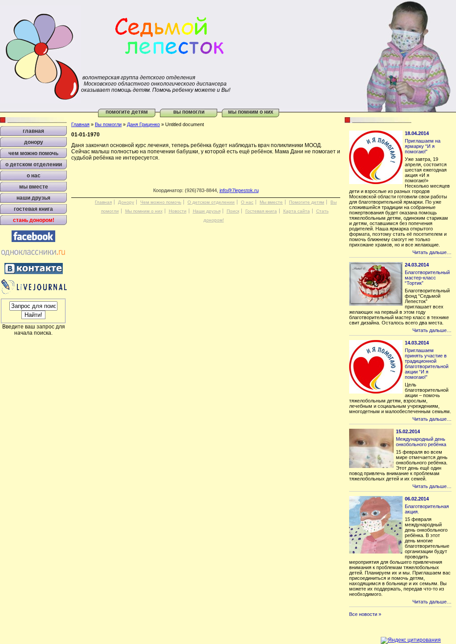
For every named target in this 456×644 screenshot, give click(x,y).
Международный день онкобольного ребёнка (421, 441)
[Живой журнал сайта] (33, 292)
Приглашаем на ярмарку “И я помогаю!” (422, 146)
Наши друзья (206, 211)
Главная (80, 124)
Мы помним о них (250, 112)
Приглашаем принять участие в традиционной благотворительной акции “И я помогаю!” (426, 364)
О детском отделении (211, 202)
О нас (247, 202)
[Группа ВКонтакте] (33, 272)
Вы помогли (188, 112)
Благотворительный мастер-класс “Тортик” (427, 278)
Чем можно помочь (160, 202)
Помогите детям (127, 112)
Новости (178, 211)
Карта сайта (296, 211)
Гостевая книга (261, 211)
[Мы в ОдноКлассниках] (33, 256)
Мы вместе (271, 202)
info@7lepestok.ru (239, 190)
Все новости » (365, 614)
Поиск (233, 211)
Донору (126, 202)
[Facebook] (33, 240)
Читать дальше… (432, 252)
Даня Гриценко (143, 124)
